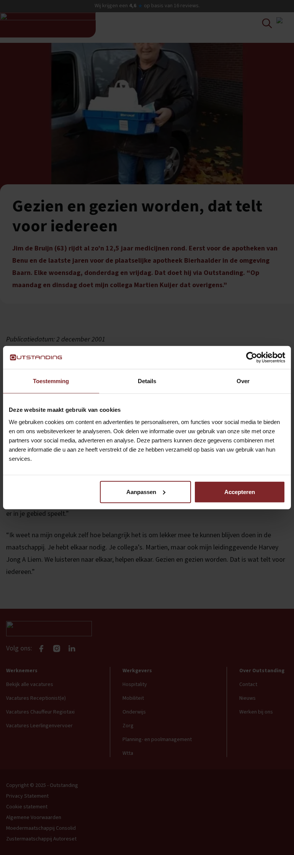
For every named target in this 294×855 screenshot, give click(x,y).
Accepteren (239, 491)
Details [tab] (147, 381)
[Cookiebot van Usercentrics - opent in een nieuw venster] (251, 357)
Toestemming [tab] (51, 381)
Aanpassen (141, 491)
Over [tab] (243, 381)
